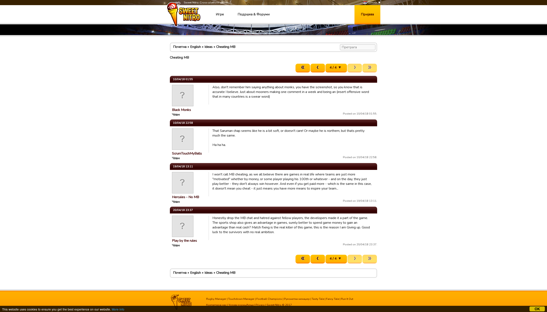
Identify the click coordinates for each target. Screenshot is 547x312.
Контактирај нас (216, 305)
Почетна (180, 46)
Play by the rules (184, 240)
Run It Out (347, 299)
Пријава (367, 14)
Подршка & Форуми (254, 14)
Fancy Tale (332, 299)
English (195, 46)
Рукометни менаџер (297, 299)
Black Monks (181, 109)
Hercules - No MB (185, 197)
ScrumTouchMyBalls (187, 153)
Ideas (208, 46)
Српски (372, 2)
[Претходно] (317, 68)
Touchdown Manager (241, 299)
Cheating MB (225, 46)
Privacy (260, 305)
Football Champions (269, 299)
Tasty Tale (318, 299)
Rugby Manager (216, 299)
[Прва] (303, 68)
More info (118, 309)
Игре (220, 14)
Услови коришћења (241, 305)
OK (537, 308)
